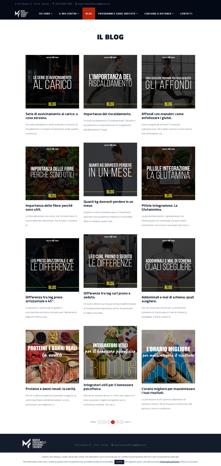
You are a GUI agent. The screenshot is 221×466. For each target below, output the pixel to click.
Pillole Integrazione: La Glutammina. (159, 207)
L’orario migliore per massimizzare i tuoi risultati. (168, 390)
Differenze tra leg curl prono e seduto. (107, 295)
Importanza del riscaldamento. (107, 113)
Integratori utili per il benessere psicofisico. (108, 386)
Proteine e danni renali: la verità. (51, 388)
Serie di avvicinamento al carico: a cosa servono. (52, 115)
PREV (93, 422)
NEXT (127, 422)
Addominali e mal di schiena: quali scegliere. (168, 299)
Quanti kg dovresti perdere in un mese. (108, 203)
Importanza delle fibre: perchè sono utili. (49, 207)
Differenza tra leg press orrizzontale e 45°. (44, 299)
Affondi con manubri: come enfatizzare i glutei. (163, 115)
